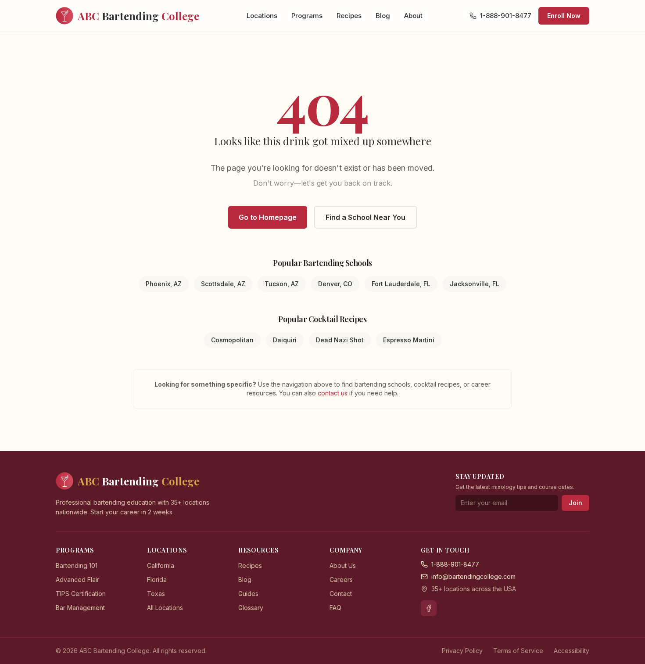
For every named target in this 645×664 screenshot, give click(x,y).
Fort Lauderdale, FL (401, 283)
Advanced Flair (77, 579)
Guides (248, 593)
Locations (262, 15)
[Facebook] (429, 608)
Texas (156, 593)
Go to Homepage (268, 217)
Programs (306, 15)
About (413, 15)
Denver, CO (335, 283)
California (160, 565)
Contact (341, 593)
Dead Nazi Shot (340, 340)
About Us (343, 565)
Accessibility (571, 650)
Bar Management (80, 607)
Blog (383, 15)
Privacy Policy (462, 650)
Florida (157, 579)
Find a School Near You (365, 217)
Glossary (250, 607)
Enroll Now (563, 15)
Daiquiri (285, 340)
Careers (341, 579)
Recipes (349, 15)
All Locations (165, 607)
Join (575, 502)
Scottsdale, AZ (223, 283)
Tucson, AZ (282, 283)
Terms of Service (518, 650)
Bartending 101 (76, 565)
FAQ (335, 607)
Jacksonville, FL (474, 283)
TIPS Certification (81, 593)
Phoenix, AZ (164, 283)
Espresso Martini (408, 340)
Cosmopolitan (232, 340)
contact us (333, 393)
